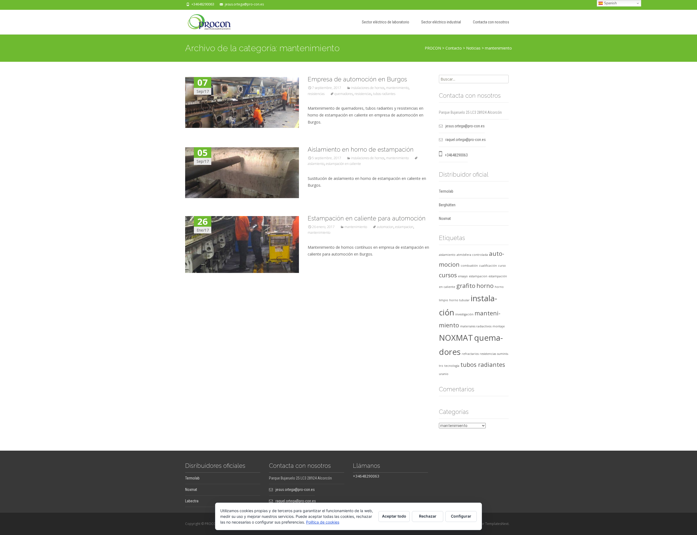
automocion (385, 227)
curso (502, 266)
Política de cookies (322, 522)
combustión (469, 266)
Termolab (446, 191)
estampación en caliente (343, 163)
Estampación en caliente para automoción (367, 218)
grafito (465, 286)
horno (485, 286)
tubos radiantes (384, 93)
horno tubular (459, 300)
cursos (448, 275)
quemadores (343, 93)
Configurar (461, 516)
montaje (499, 326)
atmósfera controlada (472, 255)
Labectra (191, 501)
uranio (443, 374)
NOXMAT (456, 337)
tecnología (451, 366)
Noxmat (445, 218)
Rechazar (427, 516)
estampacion (404, 227)
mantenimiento (397, 87)
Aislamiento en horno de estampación (361, 149)
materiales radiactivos (475, 326)
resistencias (316, 93)
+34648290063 (202, 4)
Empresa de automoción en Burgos (357, 79)
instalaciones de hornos (367, 87)
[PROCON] (204, 21)
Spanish (610, 3)
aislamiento (447, 255)
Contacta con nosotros (491, 22)
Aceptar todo (394, 516)
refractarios (470, 354)
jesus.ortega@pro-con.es (244, 4)
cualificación (488, 266)
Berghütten (447, 205)
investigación (464, 314)
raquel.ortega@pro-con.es (465, 139)
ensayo (463, 276)
